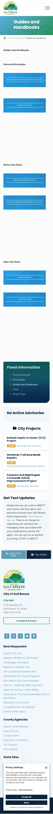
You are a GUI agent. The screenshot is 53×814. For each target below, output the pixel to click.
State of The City (12, 653)
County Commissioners (15, 726)
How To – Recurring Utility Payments (23, 685)
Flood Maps (19, 379)
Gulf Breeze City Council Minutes (21, 680)
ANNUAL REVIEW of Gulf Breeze (20, 657)
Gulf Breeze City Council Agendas (21, 676)
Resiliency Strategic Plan (16, 667)
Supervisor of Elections (15, 740)
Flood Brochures (21, 374)
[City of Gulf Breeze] (5, 38)
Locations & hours (26, 620)
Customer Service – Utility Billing (20, 689)
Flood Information (23, 367)
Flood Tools (19, 394)
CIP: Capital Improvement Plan (19, 671)
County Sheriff (11, 735)
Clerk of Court (11, 731)
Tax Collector (10, 744)
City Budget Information (16, 662)
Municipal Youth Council (16, 702)
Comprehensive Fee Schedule (19, 707)
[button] (47, 7)
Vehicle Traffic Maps (14, 711)
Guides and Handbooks (25, 384)
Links (15, 389)
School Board (10, 749)
